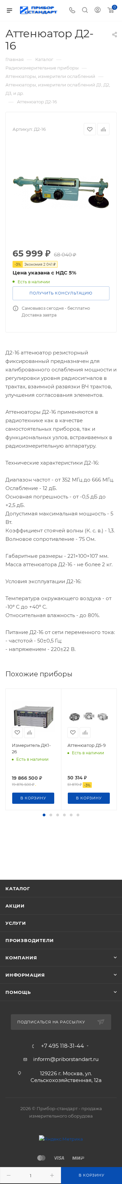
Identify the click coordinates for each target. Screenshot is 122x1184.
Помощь (18, 992)
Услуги (15, 923)
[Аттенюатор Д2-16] (61, 192)
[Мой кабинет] (98, 10)
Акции (15, 906)
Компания (21, 957)
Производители (29, 940)
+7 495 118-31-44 (62, 1046)
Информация (25, 975)
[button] (44, 815)
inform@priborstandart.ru (66, 1059)
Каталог (17, 888)
